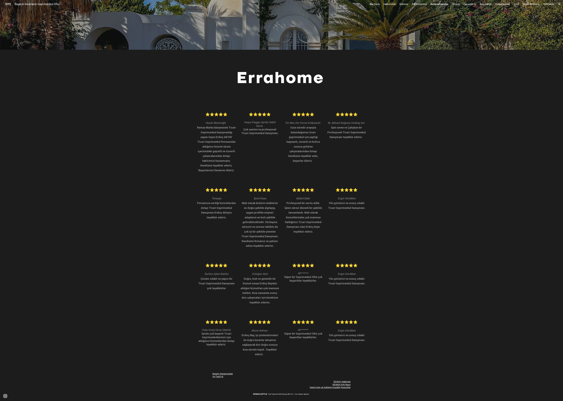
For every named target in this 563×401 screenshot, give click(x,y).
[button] (559, 4)
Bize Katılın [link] (485, 4)
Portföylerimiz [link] (419, 4)
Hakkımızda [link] (390, 4)
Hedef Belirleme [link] (531, 4)
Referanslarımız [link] (439, 4)
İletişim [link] (456, 4)
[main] (216, 145)
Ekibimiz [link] (403, 4)
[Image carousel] (281, 78)
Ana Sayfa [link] (374, 4)
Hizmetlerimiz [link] (502, 4)
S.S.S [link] (516, 4)
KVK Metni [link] (548, 4)
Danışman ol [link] (470, 4)
